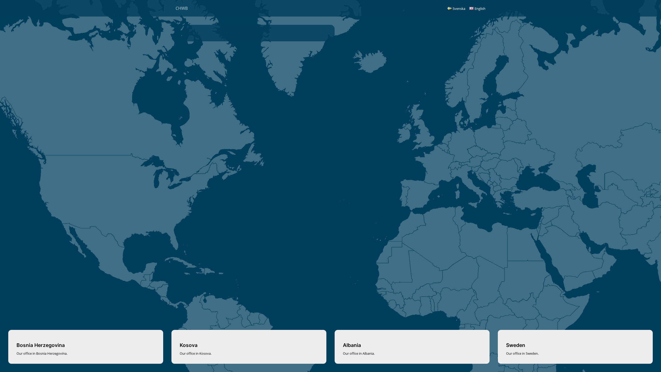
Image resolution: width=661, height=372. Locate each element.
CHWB (182, 8)
